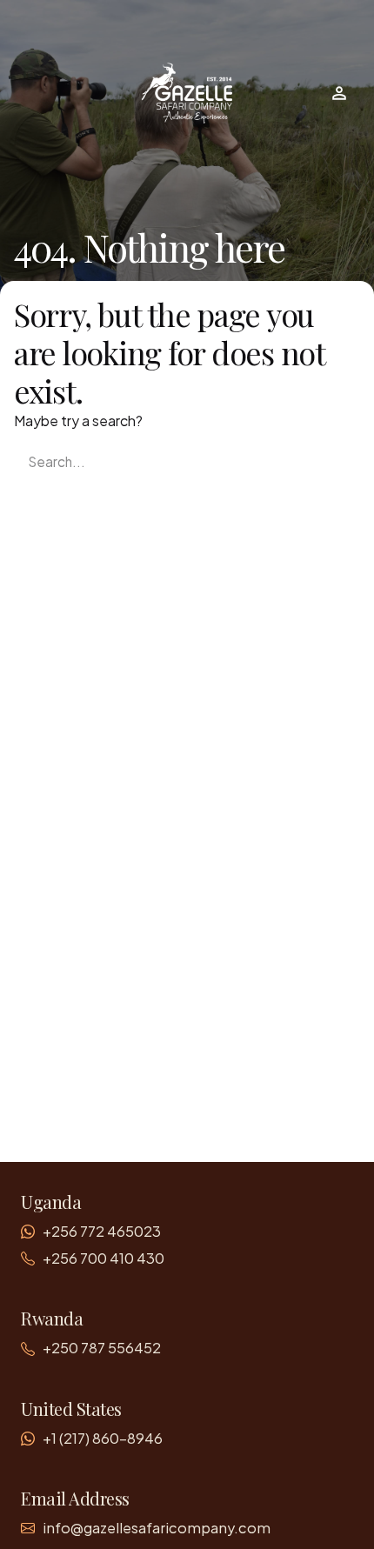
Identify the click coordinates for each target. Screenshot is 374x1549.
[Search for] (187, 462)
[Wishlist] (339, 93)
